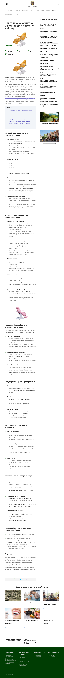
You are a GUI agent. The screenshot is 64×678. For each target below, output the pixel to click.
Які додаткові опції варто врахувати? (18, 119)
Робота (37, 10)
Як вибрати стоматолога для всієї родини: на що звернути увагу (12, 622)
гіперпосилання (22, 665)
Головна (7, 19)
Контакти (52, 656)
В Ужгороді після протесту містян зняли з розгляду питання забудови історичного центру (49, 26)
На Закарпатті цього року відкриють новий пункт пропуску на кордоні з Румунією (49, 68)
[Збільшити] (34, 60)
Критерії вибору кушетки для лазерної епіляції (21, 112)
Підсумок (11, 127)
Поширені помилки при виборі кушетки (19, 121)
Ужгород (38, 655)
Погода (54, 10)
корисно (8, 575)
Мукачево (38, 656)
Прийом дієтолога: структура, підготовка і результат (49, 622)
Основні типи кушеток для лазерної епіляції (20, 110)
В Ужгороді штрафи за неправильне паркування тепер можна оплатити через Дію (49, 44)
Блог (10, 19)
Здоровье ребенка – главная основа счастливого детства (13, 640)
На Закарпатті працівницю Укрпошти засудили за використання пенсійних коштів (49, 100)
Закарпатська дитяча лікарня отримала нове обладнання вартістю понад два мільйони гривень (48, 93)
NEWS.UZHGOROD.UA (24, 661)
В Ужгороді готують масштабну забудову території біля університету (49, 56)
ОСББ (42, 10)
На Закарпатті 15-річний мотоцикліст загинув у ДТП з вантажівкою (48, 62)
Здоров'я (14, 19)
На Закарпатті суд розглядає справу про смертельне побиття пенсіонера (49, 50)
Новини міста (9, 10)
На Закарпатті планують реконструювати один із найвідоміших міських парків (48, 80)
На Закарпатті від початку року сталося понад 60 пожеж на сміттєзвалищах (49, 38)
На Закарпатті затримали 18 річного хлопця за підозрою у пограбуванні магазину (48, 86)
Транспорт (25, 10)
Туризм (48, 10)
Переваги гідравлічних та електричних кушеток (21, 115)
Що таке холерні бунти (11, 602)
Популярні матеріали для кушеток (18, 117)
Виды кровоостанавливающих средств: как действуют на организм (31, 641)
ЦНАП (31, 10)
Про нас (52, 655)
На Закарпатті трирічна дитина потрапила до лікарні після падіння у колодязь (49, 74)
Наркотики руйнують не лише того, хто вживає (49, 603)
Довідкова (17, 10)
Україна (16, 14)
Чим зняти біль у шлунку (31, 602)
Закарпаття (8, 14)
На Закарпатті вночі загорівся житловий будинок (48, 32)
